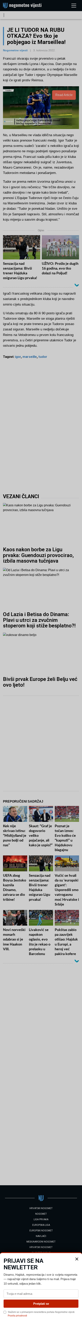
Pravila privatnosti (17, 1315)
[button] (77, 1259)
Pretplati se (41, 1303)
